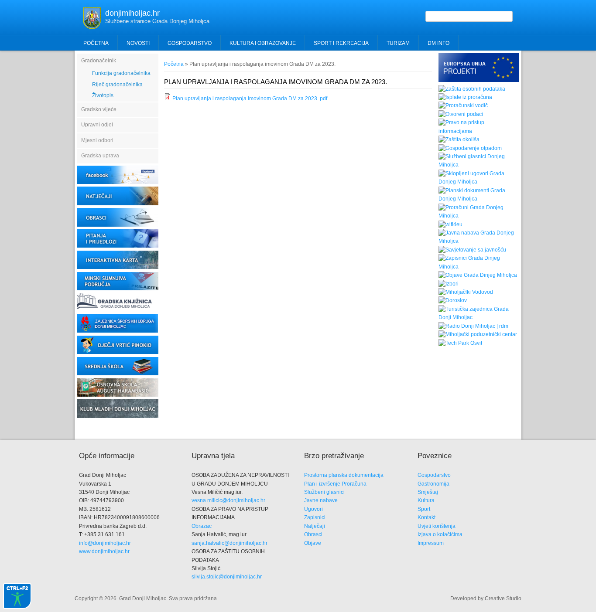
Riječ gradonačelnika (117, 85)
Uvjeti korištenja (437, 526)
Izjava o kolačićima (440, 534)
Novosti (138, 43)
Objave (312, 543)
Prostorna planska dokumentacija (344, 475)
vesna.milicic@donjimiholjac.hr (228, 500)
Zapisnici (314, 517)
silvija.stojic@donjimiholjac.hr (227, 577)
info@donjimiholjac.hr (105, 543)
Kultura (426, 500)
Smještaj (428, 492)
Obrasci (313, 534)
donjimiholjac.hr (132, 13)
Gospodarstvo (434, 475)
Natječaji (314, 526)
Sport (424, 509)
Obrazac (202, 526)
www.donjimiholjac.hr (104, 551)
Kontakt (426, 517)
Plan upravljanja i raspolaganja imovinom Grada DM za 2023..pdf (249, 98)
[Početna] (92, 27)
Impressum (431, 543)
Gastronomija (433, 484)
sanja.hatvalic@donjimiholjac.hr (229, 543)
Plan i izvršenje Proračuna (335, 484)
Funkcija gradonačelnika (121, 73)
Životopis (102, 95)
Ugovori (313, 509)
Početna (96, 43)
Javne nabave (321, 500)
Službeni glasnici (324, 492)
